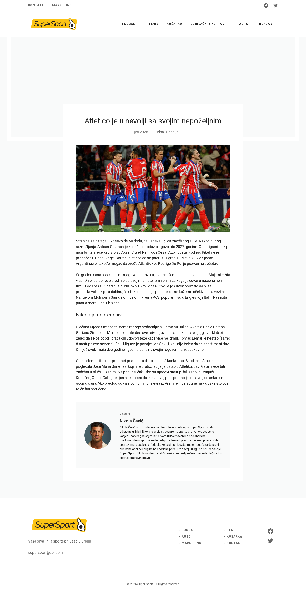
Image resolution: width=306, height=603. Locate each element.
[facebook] (266, 5)
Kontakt (36, 5)
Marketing (62, 5)
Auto (244, 23)
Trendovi (265, 23)
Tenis (153, 23)
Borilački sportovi (208, 23)
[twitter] (275, 5)
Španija (172, 132)
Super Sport (145, 584)
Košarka (174, 23)
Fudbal (128, 23)
